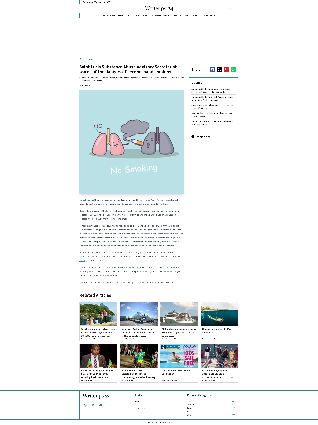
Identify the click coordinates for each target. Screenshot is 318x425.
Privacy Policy (140, 408)
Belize (120, 15)
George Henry (203, 136)
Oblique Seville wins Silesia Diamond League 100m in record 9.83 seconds (212, 106)
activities (166, 210)
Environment (210, 15)
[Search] (231, 8)
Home (105, 15)
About (137, 401)
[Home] (81, 59)
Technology (196, 15)
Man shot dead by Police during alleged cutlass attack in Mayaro (211, 114)
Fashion (177, 15)
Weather (167, 15)
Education (156, 15)
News (112, 15)
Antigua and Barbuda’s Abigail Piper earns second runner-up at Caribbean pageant (212, 98)
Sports (128, 15)
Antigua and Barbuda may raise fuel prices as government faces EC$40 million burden (210, 90)
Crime (136, 15)
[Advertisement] (159, 36)
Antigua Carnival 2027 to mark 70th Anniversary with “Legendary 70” (212, 122)
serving (83, 260)
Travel (186, 15)
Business (145, 15)
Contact (138, 405)
